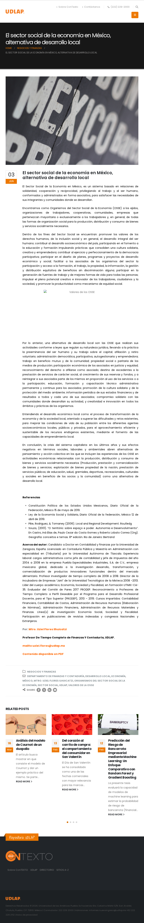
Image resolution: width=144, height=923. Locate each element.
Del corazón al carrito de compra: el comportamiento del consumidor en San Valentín (76, 748)
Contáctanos (92, 6)
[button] (136, 7)
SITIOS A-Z (62, 869)
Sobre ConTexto (68, 6)
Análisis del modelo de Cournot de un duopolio (30, 744)
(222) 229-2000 (120, 6)
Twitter (44, 690)
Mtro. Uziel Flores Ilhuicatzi (53, 680)
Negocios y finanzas (41, 671)
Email (55, 690)
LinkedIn (49, 690)
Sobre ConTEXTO (18, 869)
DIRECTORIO (47, 869)
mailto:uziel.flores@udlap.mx (43, 646)
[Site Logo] (15, 11)
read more (23, 781)
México (27, 680)
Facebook (39, 690)
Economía (118, 676)
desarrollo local (97, 676)
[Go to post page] (26, 724)
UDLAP (63, 685)
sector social (48, 685)
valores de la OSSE (81, 685)
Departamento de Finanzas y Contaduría (55, 676)
